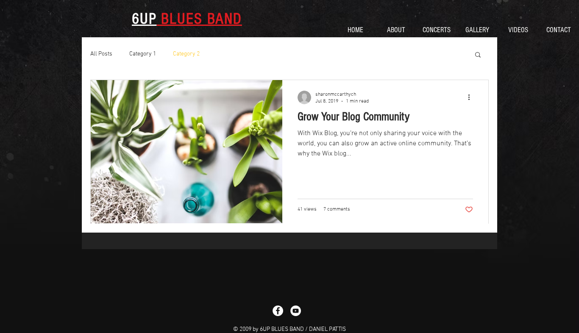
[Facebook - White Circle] (278, 310)
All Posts (101, 54)
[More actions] (472, 97)
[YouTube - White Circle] (295, 310)
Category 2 (186, 54)
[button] (478, 55)
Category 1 (142, 54)
